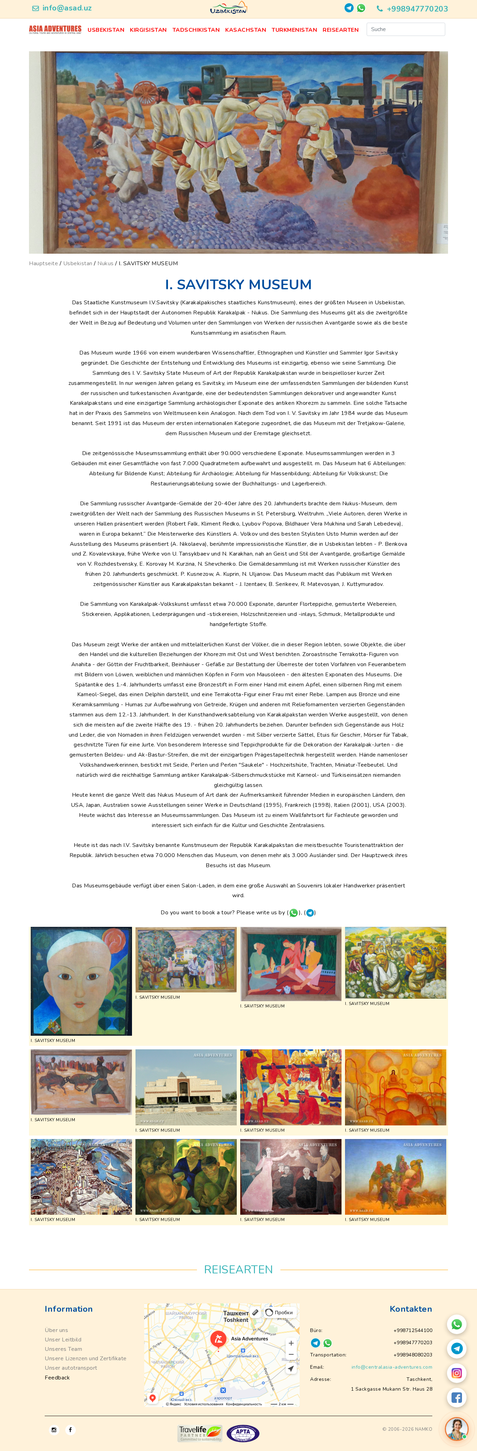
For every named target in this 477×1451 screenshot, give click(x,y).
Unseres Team (63, 1349)
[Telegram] (457, 1349)
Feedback (57, 1378)
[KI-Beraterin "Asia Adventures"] (457, 1429)
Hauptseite (43, 263)
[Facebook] (457, 1397)
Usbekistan (106, 30)
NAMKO (424, 1429)
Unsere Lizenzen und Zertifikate (86, 1358)
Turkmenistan (294, 30)
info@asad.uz (67, 8)
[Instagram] (457, 1373)
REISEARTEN (341, 30)
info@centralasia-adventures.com (392, 1367)
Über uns (56, 1330)
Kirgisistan (148, 30)
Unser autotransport (71, 1368)
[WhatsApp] (457, 1324)
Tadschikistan (196, 30)
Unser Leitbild (63, 1340)
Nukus (105, 263)
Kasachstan (245, 30)
